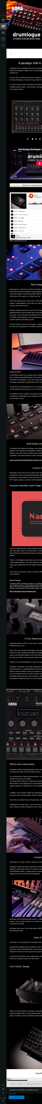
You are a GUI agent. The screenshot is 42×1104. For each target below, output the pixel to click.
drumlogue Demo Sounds (20, 241)
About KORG (4, 1101)
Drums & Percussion (32, 1084)
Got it (16, 1097)
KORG (11, 241)
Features (4, 33)
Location (4, 1089)
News (4, 1085)
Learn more (12, 1093)
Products (4, 26)
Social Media (4, 1093)
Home (4, 20)
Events (4, 39)
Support (4, 45)
